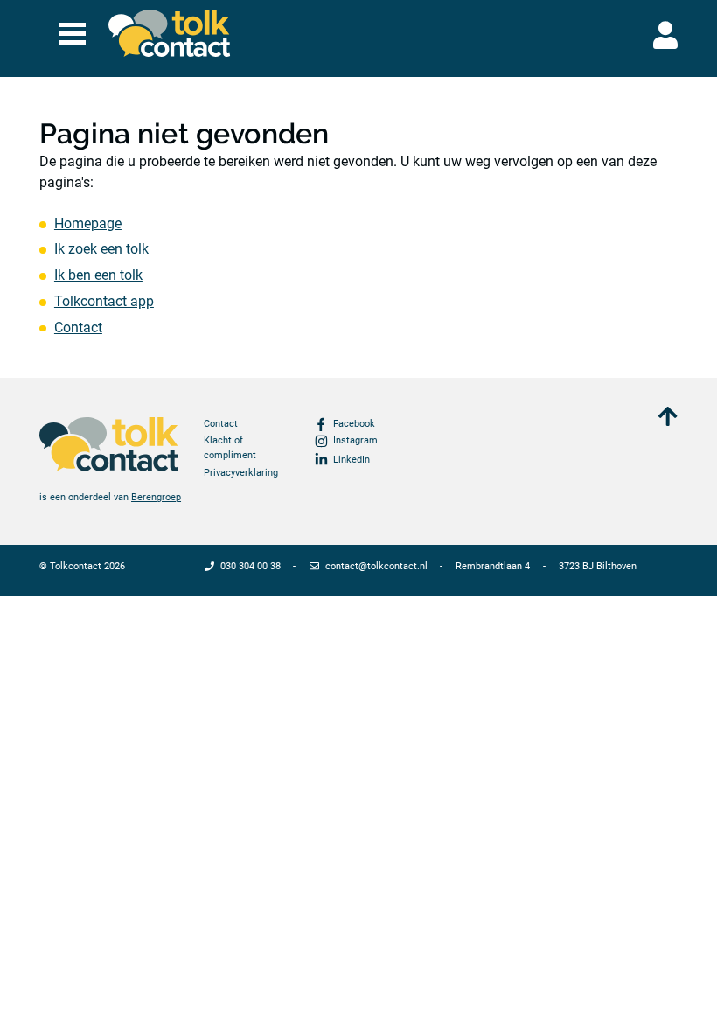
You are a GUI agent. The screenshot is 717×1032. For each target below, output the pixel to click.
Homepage (88, 223)
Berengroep (156, 497)
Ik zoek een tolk (101, 249)
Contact (78, 327)
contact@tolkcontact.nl (376, 566)
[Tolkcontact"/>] (169, 33)
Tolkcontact (75, 566)
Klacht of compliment (230, 448)
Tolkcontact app (104, 301)
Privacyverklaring (241, 472)
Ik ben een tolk (98, 275)
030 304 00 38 (250, 566)
